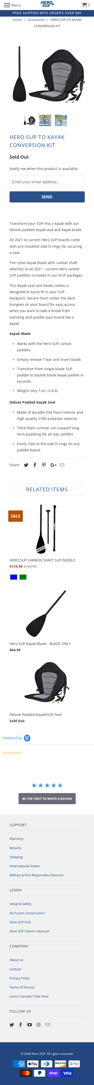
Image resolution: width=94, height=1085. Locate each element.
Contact (15, 969)
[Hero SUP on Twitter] (12, 1025)
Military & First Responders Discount (37, 875)
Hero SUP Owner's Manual (29, 931)
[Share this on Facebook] (34, 465)
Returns (15, 848)
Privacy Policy (20, 978)
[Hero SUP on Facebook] (21, 1025)
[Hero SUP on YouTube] (30, 1025)
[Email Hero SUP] (48, 1025)
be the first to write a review (47, 799)
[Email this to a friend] (61, 465)
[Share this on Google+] (52, 465)
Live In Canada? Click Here (29, 996)
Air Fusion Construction (27, 913)
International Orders (25, 866)
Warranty (17, 838)
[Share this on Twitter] (25, 465)
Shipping (16, 857)
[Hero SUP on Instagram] (39, 1025)
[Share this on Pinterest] (43, 465)
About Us (16, 960)
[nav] (12, 5)
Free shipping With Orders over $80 (47, 13)
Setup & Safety (20, 903)
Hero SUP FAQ (20, 922)
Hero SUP (38, 1054)
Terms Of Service (22, 987)
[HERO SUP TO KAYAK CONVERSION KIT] (47, 75)
